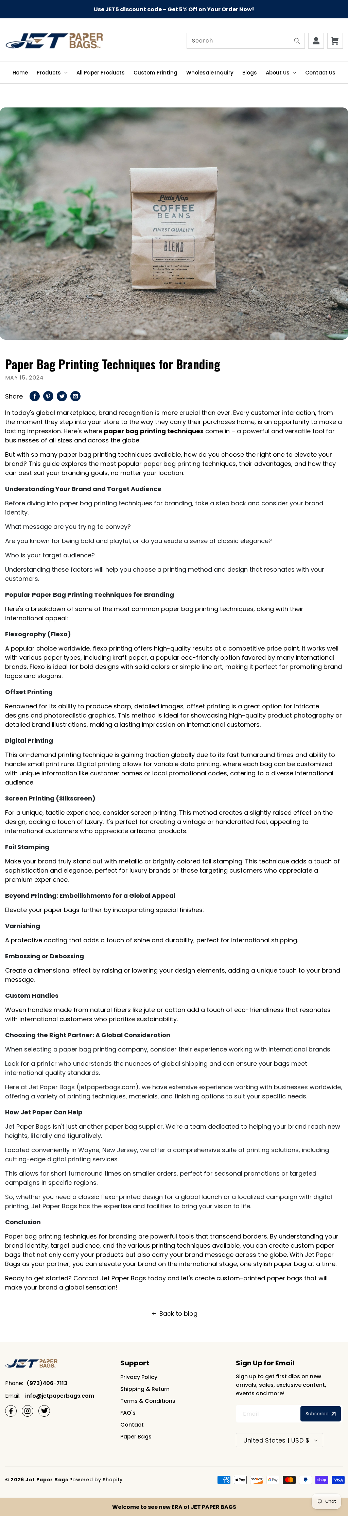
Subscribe (317, 1413)
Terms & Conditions (147, 1401)
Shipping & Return (145, 1389)
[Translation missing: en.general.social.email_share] (75, 395)
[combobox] (246, 41)
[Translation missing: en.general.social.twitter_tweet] (62, 395)
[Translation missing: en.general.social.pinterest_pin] (48, 395)
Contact (132, 1425)
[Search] (297, 40)
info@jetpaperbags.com (59, 1396)
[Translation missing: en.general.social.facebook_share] (35, 395)
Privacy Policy (138, 1377)
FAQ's (128, 1413)
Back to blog (178, 1313)
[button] (52, 73)
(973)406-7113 (47, 1383)
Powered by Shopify (96, 1479)
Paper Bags (136, 1437)
